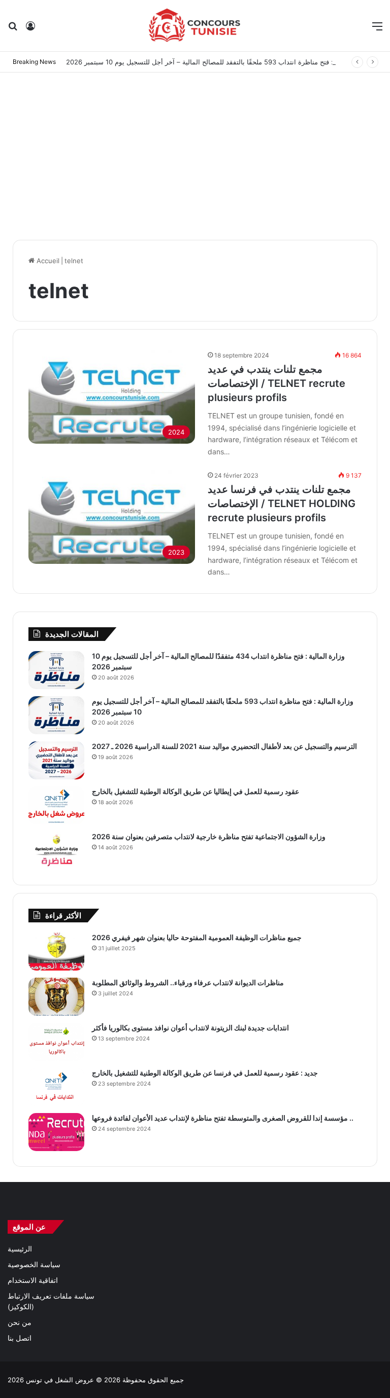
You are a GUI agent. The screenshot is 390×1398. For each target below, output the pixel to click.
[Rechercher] (13, 29)
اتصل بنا (19, 1338)
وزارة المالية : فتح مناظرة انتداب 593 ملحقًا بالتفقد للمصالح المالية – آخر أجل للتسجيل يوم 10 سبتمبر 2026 (218, 62)
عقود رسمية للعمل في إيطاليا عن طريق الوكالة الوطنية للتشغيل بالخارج (195, 791)
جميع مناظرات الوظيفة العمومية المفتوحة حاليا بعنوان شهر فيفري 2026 (197, 937)
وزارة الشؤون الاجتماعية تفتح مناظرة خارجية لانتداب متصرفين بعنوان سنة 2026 (209, 836)
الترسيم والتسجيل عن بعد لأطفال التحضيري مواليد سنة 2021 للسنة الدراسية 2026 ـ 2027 (224, 746)
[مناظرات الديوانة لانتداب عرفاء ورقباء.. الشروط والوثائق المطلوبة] (56, 997)
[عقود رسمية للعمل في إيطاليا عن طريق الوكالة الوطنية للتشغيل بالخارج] (56, 805)
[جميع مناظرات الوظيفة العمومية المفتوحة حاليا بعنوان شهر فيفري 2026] (56, 952)
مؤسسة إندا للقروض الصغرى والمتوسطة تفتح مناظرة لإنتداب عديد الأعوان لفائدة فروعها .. (222, 1118)
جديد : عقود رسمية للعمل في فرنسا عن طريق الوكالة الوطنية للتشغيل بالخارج (205, 1072)
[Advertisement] (195, 154)
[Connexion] (30, 29)
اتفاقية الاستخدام (33, 1280)
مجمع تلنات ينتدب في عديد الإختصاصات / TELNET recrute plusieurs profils (276, 383)
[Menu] (377, 29)
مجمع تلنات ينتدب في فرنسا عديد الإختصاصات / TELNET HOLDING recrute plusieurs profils (281, 503)
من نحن (19, 1322)
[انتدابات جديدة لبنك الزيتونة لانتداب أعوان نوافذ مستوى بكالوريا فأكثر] (56, 1042)
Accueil (47, 261)
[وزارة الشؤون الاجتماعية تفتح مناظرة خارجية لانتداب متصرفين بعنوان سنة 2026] (56, 851)
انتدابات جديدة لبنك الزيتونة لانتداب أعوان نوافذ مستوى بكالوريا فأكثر (190, 1027)
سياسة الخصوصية (34, 1265)
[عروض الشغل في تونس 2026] (195, 25)
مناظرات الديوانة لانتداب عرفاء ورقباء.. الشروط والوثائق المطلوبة (188, 982)
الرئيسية (20, 1249)
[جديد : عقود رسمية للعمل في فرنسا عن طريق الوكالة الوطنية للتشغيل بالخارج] (56, 1087)
